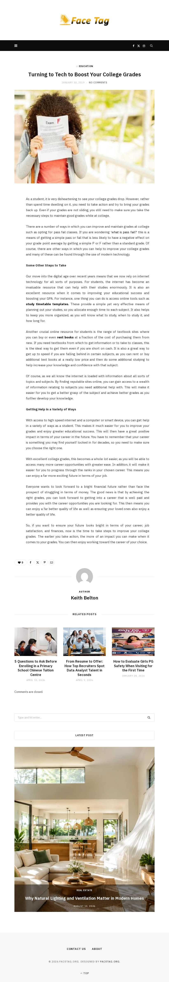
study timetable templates (47, 304)
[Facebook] (12, 207)
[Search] (151, 45)
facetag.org (110, 961)
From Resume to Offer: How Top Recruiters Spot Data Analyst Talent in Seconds (84, 668)
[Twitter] (12, 218)
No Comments (98, 82)
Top (86, 973)
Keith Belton (84, 598)
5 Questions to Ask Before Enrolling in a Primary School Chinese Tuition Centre (36, 668)
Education (86, 66)
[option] (84, 829)
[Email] (12, 239)
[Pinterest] (12, 228)
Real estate (84, 890)
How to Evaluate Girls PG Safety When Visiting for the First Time (133, 665)
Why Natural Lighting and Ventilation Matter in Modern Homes (84, 898)
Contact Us (76, 949)
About (97, 949)
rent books (65, 337)
